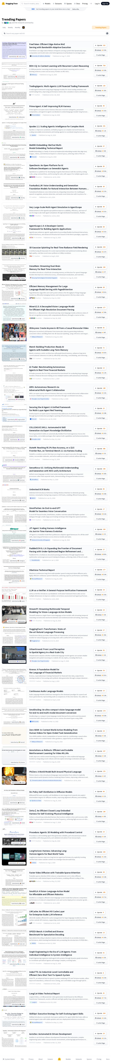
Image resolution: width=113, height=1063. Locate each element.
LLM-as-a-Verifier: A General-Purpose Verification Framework (58, 590)
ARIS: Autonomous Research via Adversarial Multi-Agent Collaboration (47, 388)
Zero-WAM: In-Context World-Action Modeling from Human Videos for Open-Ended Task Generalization (53, 731)
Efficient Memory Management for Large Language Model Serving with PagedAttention (51, 288)
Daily (4, 27)
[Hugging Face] (59, 1059)
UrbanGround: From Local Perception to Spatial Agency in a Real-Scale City (47, 651)
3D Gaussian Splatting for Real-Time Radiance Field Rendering (58, 247)
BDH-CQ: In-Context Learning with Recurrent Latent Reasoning (59, 65)
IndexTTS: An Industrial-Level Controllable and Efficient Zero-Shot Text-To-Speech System (51, 973)
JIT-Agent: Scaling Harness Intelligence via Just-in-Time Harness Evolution (47, 530)
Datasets (58, 3)
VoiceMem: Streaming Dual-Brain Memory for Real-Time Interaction (45, 267)
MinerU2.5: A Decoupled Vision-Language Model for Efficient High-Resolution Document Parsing (51, 308)
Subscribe (75, 9)
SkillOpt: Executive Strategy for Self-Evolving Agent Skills (56, 1013)
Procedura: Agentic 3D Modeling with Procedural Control (55, 832)
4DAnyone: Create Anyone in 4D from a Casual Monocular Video (59, 328)
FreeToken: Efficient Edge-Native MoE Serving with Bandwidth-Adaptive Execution (50, 46)
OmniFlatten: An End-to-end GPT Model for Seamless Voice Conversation (47, 510)
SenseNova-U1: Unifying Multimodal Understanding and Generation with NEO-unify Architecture (54, 469)
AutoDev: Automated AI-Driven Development (50, 1034)
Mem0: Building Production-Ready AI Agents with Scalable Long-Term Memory (48, 348)
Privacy (31, 1059)
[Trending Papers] (23, 27)
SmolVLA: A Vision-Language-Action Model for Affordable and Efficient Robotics (49, 893)
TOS (22, 1059)
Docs (78, 3)
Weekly (10, 27)
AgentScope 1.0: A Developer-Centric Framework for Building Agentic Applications (50, 227)
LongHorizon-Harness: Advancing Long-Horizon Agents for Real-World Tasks (48, 852)
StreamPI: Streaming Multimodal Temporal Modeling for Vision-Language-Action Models (50, 610)
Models (47, 3)
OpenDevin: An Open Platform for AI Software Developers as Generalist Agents (48, 167)
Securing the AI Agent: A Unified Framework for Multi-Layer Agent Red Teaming (49, 409)
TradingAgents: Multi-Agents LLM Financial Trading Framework (59, 86)
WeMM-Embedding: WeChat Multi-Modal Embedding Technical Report (46, 146)
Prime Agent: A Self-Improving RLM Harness (50, 106)
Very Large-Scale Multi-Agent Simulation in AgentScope (55, 207)
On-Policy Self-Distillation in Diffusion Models (50, 791)
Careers (50, 1059)
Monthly (17, 27)
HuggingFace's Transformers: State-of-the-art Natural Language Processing (47, 630)
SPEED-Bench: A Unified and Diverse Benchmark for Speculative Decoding (46, 933)
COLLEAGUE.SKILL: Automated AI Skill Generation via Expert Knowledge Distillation (50, 429)
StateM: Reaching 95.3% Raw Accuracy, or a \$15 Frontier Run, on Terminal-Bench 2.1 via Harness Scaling (55, 449)
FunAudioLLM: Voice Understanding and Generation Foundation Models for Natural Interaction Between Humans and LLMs (58, 187)
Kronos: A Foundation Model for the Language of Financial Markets (45, 671)
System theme (10, 1059)
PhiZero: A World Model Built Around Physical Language (55, 771)
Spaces (69, 3)
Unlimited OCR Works (39, 489)
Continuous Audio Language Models (46, 691)
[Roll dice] (107, 33)
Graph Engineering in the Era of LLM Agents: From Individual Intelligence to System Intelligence (52, 953)
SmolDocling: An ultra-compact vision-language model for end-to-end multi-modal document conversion (55, 711)
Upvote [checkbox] (101, 45)
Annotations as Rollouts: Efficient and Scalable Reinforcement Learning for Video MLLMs (51, 752)
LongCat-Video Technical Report (44, 993)
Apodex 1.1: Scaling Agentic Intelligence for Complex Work (56, 126)
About (40, 1059)
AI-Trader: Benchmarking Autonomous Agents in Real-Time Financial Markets (47, 368)
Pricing (85, 3)
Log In (97, 3)
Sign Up (105, 3)
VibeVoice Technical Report (42, 570)
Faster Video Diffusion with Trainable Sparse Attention (54, 872)
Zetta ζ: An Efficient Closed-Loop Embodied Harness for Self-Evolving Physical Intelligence (51, 812)
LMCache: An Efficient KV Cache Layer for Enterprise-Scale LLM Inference (47, 913)
